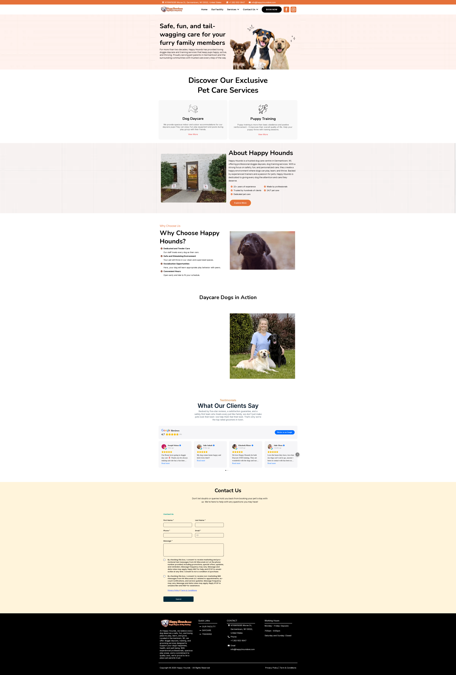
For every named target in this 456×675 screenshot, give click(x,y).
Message (168, 541)
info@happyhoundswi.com (243, 649)
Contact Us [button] (249, 9)
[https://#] (292, 9)
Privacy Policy (173, 590)
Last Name (200, 520)
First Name (168, 520)
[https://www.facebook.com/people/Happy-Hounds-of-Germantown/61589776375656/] (285, 9)
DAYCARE (206, 630)
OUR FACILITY (209, 626)
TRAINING (207, 634)
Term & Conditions (189, 590)
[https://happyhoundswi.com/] (172, 9)
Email (198, 530)
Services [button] (232, 9)
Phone (166, 530)
